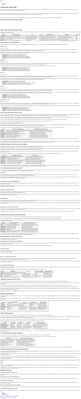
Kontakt (3, 392)
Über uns (3, 393)
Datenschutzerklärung (5, 394)
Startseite (3, 3)
